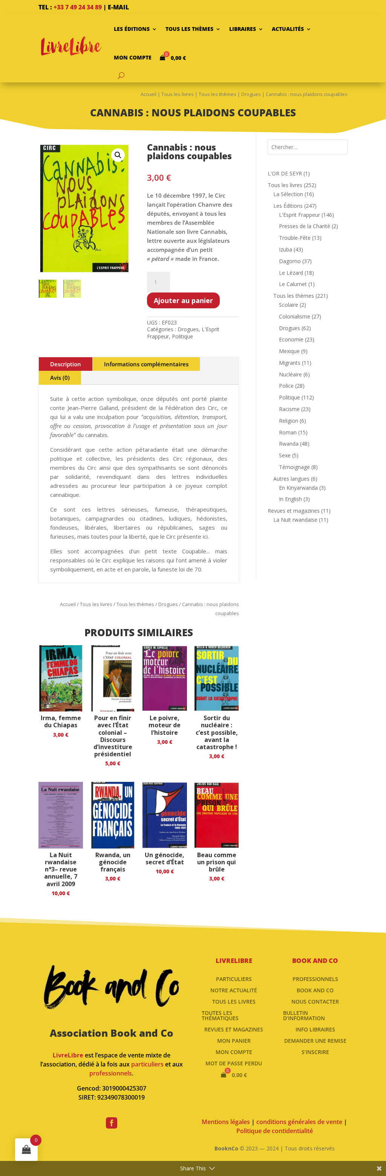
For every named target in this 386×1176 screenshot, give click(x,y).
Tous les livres (177, 94)
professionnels (110, 1073)
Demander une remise (315, 1040)
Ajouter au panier (183, 300)
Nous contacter (315, 1001)
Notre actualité (233, 990)
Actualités (288, 28)
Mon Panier (234, 1040)
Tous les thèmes (189, 28)
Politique (182, 336)
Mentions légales (226, 1122)
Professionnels (315, 978)
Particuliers (234, 978)
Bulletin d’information (304, 1015)
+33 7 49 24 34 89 (78, 7)
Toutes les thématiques (220, 1015)
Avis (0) (60, 377)
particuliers (147, 1064)
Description (65, 364)
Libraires (242, 28)
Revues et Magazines (233, 1029)
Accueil (148, 94)
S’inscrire (315, 1051)
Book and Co (315, 990)
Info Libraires (315, 1029)
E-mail (118, 7)
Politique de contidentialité (274, 1131)
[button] (118, 155)
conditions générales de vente (299, 1122)
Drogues (251, 94)
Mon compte (133, 57)
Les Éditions (132, 28)
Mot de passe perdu (233, 1063)
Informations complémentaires (146, 364)
